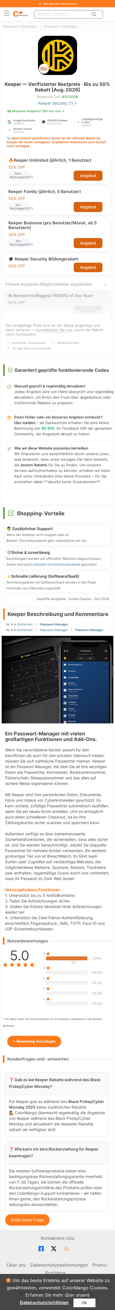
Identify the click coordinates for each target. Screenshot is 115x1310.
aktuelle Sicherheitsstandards (57, 564)
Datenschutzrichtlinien (44, 1302)
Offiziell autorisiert (68, 342)
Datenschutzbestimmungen (59, 1265)
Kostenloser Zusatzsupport (28, 342)
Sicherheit (25, 624)
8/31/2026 (70, 97)
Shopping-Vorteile (40, 513)
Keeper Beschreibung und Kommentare (58, 614)
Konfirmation (54, 123)
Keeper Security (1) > (57, 103)
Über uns (16, 1265)
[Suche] (94, 14)
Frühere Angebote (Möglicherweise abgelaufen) (48, 284)
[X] (54, 1249)
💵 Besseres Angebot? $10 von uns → (35, 111)
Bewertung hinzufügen (34, 1041)
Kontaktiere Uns (57, 1238)
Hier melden (24, 422)
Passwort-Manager (20, 26)
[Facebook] (42, 1249)
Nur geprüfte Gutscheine (60, 3)
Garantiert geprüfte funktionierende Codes (62, 370)
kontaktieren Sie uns (54, 330)
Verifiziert (18, 123)
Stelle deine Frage (27, 1219)
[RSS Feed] (67, 1249)
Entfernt (86, 125)
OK (84, 1303)
